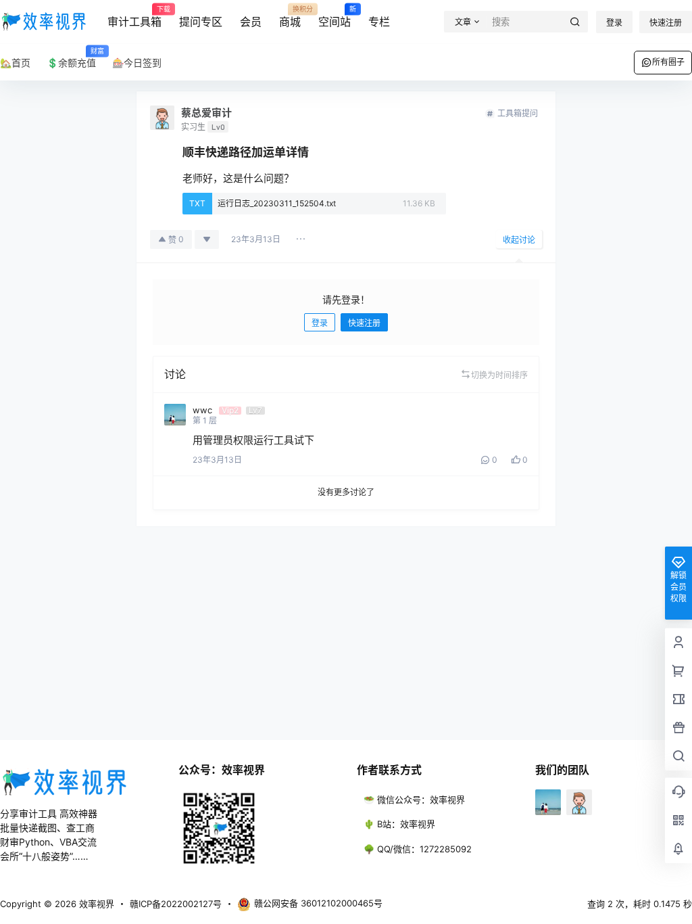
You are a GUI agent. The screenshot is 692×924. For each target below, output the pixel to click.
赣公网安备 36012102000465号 (318, 903)
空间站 (334, 17)
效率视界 (95, 903)
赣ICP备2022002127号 (176, 903)
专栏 (379, 21)
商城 (290, 17)
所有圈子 (668, 62)
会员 (251, 21)
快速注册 (665, 23)
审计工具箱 (134, 17)
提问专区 (200, 21)
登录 (614, 23)
